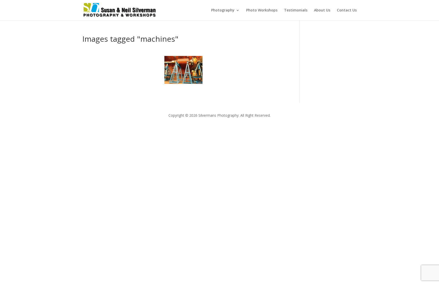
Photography (222, 10)
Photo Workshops (261, 10)
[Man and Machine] (183, 70)
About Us (322, 10)
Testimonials (295, 10)
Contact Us (347, 10)
